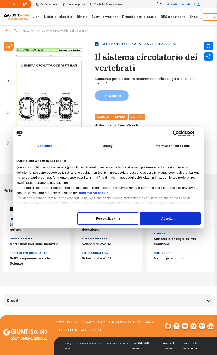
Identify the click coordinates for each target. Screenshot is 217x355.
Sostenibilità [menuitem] (66, 330)
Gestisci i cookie (169, 346)
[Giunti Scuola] (16, 17)
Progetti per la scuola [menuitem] (139, 17)
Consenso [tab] (45, 146)
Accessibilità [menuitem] (91, 330)
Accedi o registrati (181, 4)
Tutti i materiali (24, 30)
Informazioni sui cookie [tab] (171, 146)
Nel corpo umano (168, 258)
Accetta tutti (170, 218)
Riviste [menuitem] (82, 17)
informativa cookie (93, 193)
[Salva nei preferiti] (208, 46)
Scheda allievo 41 (97, 244)
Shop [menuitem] (194, 17)
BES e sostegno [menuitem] (173, 17)
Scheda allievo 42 (97, 258)
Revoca (187, 203)
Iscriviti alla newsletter (190, 346)
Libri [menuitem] (36, 17)
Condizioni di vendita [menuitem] (140, 346)
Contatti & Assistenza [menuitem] (109, 4)
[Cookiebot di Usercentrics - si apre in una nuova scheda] (175, 133)
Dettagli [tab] (108, 146)
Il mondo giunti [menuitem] (121, 322)
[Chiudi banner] (200, 133)
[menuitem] (168, 326)
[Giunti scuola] (25, 335)
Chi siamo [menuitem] (145, 322)
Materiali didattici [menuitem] (58, 17)
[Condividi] (208, 56)
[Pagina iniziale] (6, 30)
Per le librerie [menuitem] (49, 4)
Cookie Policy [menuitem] (66, 322)
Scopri (17, 4)
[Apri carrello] (159, 4)
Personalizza (105, 218)
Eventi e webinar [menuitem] (105, 17)
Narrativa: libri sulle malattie (34, 244)
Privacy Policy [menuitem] (93, 322)
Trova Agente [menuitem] (75, 4)
